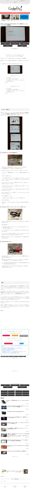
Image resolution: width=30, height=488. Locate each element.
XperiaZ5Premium (11, 356)
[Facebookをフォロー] (22, 391)
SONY (2, 356)
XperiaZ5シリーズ (16, 356)
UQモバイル (21, 343)
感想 (6, 82)
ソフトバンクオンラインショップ (23, 335)
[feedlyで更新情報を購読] (8, 395)
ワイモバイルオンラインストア (8, 343)
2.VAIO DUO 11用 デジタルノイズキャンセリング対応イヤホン (16, 90)
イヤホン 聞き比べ (8, 77)
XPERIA (4, 356)
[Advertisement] (15, 51)
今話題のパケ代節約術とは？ (7, 350)
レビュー (25, 356)
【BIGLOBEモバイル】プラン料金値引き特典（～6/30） (11, 352)
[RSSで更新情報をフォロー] (22, 395)
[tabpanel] (5, 17)
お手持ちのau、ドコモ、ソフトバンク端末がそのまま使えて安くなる (13, 351)
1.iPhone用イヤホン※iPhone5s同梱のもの (12, 89)
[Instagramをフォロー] (8, 393)
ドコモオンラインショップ (6, 335)
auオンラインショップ (15, 335)
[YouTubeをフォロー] (22, 393)
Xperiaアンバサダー (21, 356)
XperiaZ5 (7, 356)
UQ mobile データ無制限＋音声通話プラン (9, 349)
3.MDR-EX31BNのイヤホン (10, 81)
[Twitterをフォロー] (8, 391)
